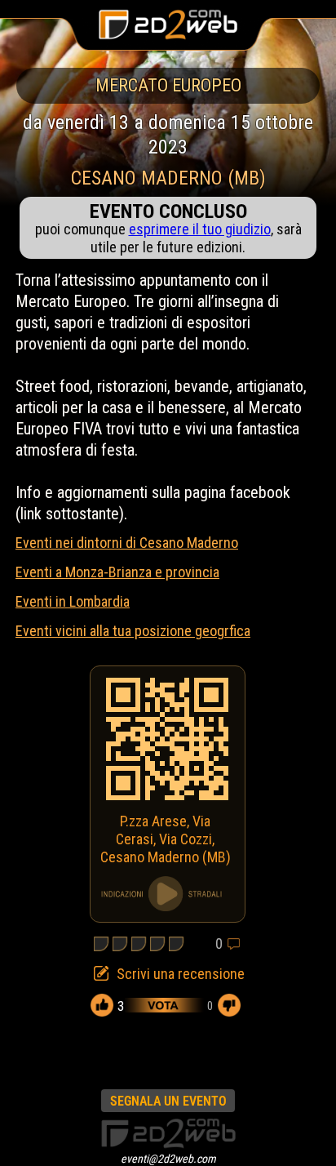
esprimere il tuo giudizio (200, 229)
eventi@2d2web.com (168, 1158)
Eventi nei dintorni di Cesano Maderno (126, 542)
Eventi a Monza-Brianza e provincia (117, 572)
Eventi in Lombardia (72, 601)
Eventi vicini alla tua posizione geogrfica (132, 630)
